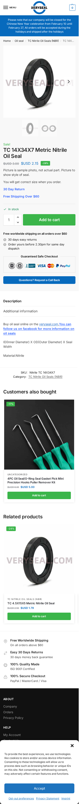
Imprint (65, 798)
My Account (12, 735)
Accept (39, 788)
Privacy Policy (13, 718)
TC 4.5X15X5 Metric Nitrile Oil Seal (30, 603)
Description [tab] (12, 301)
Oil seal (19, 40)
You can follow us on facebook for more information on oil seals (38, 328)
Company (10, 706)
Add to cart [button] (39, 495)
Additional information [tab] (20, 311)
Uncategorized (17, 474)
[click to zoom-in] (39, 81)
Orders (8, 712)
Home (7, 40)
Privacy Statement (47, 798)
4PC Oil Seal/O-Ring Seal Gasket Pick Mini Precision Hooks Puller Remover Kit (35, 480)
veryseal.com (48, 324)
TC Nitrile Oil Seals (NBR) (43, 40)
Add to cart (49, 219)
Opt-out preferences (21, 798)
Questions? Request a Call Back (39, 280)
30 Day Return (14, 189)
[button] (72, 745)
